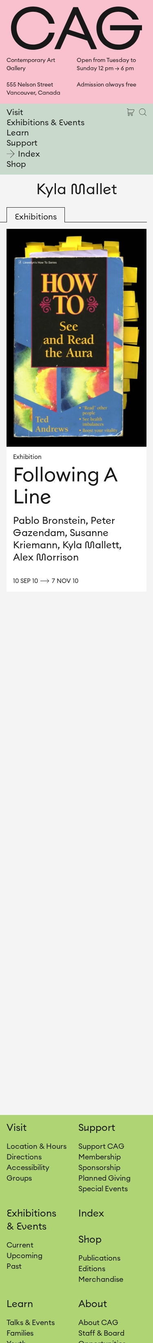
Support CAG (101, 1146)
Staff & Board (101, 1333)
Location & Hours (37, 1146)
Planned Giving (104, 1178)
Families (20, 1333)
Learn (18, 133)
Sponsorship (99, 1167)
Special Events (103, 1188)
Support (22, 143)
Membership (99, 1157)
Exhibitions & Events (45, 123)
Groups (19, 1178)
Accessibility (28, 1167)
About (92, 1304)
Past (14, 1266)
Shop (16, 164)
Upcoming (24, 1255)
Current (20, 1245)
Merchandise (100, 1279)
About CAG (98, 1322)
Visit (15, 113)
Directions (24, 1157)
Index (29, 154)
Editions (91, 1268)
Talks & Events (31, 1322)
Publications (99, 1258)
